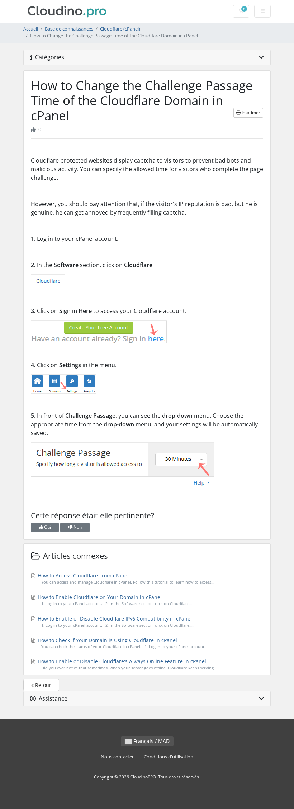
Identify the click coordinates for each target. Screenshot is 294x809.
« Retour (41, 685)
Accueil (30, 29)
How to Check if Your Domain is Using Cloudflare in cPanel (122, 643)
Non (77, 527)
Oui (47, 527)
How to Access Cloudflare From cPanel (125, 578)
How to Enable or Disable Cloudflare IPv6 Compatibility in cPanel (115, 621)
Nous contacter (117, 757)
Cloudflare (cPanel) (120, 29)
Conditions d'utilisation (168, 757)
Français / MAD (151, 741)
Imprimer (250, 112)
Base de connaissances (69, 29)
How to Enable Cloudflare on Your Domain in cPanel (115, 600)
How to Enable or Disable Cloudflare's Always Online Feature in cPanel (126, 664)
